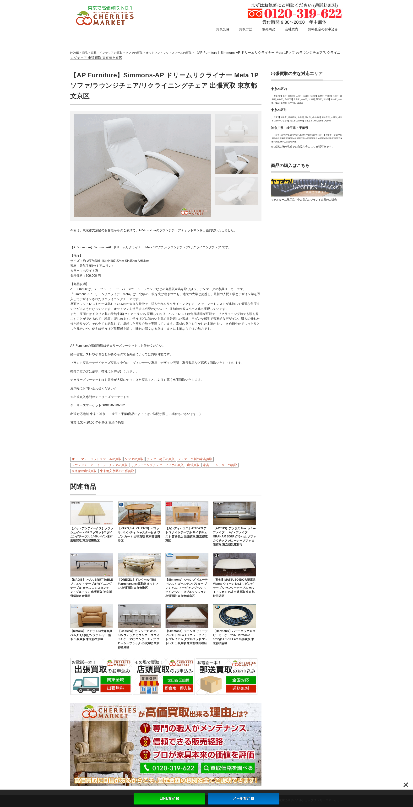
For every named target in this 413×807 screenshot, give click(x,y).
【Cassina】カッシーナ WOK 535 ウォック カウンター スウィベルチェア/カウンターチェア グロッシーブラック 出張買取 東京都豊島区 (138, 639)
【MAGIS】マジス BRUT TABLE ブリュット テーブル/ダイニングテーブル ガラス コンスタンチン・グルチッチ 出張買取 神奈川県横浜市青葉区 (91, 588)
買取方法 (245, 29)
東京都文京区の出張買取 (117, 471)
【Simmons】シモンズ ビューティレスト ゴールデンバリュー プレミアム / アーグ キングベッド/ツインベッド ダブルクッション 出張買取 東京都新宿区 (186, 588)
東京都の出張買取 (84, 471)
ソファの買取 (134, 52)
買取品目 (222, 29)
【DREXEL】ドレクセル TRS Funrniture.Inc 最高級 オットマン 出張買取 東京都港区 (138, 583)
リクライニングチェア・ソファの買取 (157, 465)
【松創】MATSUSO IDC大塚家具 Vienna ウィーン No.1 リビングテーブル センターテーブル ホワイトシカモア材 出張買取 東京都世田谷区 (234, 588)
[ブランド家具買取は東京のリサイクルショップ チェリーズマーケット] (105, 16)
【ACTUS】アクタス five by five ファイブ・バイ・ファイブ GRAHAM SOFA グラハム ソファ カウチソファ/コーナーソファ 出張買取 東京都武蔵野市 (234, 536)
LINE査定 (167, 798)
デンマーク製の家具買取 (195, 459)
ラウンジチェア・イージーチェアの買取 (100, 465)
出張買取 (193, 465)
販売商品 (268, 29)
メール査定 (241, 798)
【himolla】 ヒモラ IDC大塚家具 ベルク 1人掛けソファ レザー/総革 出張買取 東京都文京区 (91, 635)
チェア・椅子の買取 (161, 459)
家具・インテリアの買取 (220, 465)
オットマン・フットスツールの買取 (169, 52)
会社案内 (291, 29)
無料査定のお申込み (323, 29)
